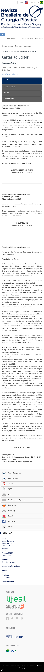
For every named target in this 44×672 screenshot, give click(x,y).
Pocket (10, 516)
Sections (5, 548)
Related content (9, 99)
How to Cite (12, 505)
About (4, 539)
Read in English (13, 478)
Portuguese (35, 2)
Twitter (9, 527)
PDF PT (10, 484)
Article (6, 79)
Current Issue (7, 573)
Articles (4, 570)
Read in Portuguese (14, 473)
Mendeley (11, 510)
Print (9, 494)
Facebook (11, 521)
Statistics (6, 93)
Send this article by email (16, 500)
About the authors (9, 87)
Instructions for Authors (11, 566)
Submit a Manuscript (9, 562)
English (22, 2)
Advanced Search (8, 582)
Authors (5, 559)
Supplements (6, 577)
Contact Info (6, 555)
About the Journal (8, 541)
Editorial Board (7, 546)
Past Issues (6, 575)
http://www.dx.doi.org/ (10, 74)
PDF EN (10, 489)
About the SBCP (7, 543)
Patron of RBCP (7, 553)
